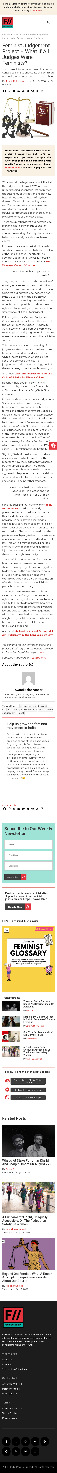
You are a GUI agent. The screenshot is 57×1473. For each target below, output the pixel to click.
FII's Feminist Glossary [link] (20, 921)
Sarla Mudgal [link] (15, 709)
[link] (53, 446)
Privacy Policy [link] (9, 1418)
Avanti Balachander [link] (16, 81)
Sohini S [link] (29, 1010)
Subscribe (12, 877)
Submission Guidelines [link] (14, 1369)
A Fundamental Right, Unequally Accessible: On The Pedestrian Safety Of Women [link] (36, 1051)
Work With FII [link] (10, 1393)
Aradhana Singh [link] (15, 1285)
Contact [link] (6, 1364)
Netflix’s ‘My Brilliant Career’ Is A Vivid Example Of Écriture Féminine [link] (39, 1019)
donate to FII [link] (12, 167)
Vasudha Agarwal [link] (34, 1059)
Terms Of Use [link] (9, 1413)
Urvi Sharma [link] (31, 1039)
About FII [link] (7, 1359)
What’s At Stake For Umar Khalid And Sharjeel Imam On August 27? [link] (38, 1004)
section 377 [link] (30, 709)
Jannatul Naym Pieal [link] (35, 1026)
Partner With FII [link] (11, 1388)
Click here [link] (35, 10)
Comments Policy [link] (12, 1408)
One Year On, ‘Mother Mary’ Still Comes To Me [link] (38, 1033)
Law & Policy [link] (19, 34)
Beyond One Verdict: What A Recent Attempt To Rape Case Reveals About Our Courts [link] (27, 1277)
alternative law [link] (28, 706)
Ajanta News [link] (38, 657)
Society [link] (6, 34)
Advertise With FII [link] (12, 1384)
